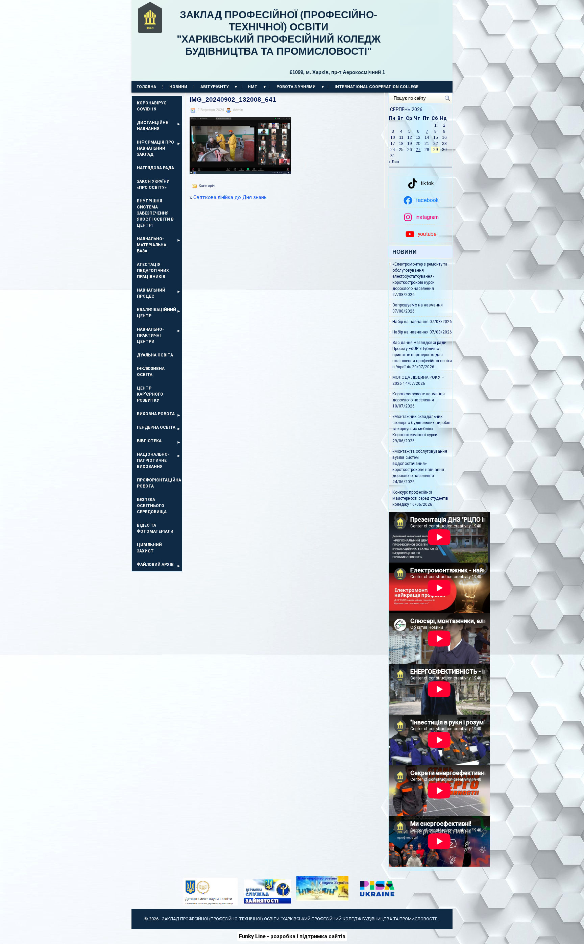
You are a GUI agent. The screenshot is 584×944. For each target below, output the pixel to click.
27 (418, 149)
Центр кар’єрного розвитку (150, 394)
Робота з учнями (296, 86)
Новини (178, 86)
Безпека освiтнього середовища (152, 505)
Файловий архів (155, 564)
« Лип (394, 161)
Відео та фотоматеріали (155, 528)
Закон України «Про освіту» (153, 184)
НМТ (253, 86)
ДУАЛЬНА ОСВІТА (155, 355)
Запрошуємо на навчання (417, 305)
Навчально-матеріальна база (151, 245)
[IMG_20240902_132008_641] (240, 172)
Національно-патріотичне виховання (153, 460)
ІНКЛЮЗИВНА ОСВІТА (151, 371)
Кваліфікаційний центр (156, 312)
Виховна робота (156, 414)
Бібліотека (149, 441)
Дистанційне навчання (152, 125)
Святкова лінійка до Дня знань (230, 197)
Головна (146, 86)
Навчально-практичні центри (150, 335)
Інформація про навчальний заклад (155, 148)
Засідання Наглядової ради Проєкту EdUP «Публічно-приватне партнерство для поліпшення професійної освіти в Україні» (422, 354)
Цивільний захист (149, 548)
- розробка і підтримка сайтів (292, 936)
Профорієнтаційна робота (159, 483)
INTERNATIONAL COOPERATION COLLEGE (376, 86)
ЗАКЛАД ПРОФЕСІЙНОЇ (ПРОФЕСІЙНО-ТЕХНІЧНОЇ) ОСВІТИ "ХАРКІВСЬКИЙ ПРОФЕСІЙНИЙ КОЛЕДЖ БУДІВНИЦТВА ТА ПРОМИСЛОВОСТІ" (281, 42)
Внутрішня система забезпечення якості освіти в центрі (155, 213)
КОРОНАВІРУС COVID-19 (152, 106)
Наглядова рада (155, 168)
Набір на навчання (410, 321)
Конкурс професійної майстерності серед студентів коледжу (420, 498)
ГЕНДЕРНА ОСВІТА (156, 427)
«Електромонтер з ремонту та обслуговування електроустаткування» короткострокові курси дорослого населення (419, 276)
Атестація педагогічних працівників (153, 270)
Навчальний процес (151, 293)
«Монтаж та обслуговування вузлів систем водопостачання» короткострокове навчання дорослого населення (419, 463)
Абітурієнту (214, 86)
